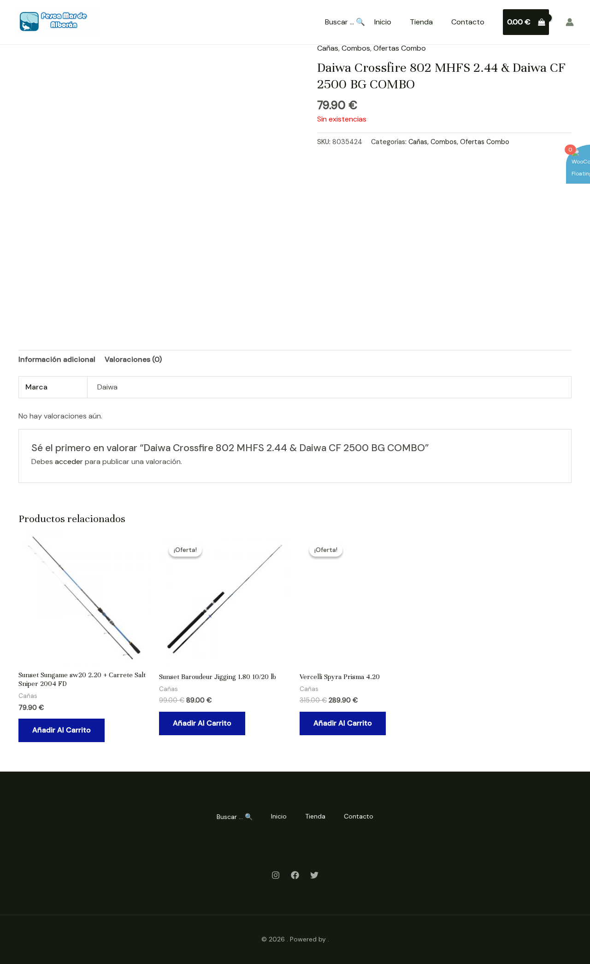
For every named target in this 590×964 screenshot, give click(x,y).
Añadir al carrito (61, 730)
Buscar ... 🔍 (345, 22)
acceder (69, 461)
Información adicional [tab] (56, 359)
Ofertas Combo (399, 48)
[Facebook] (295, 875)
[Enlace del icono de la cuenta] (570, 22)
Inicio (382, 22)
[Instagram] (275, 875)
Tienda (421, 22)
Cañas (327, 48)
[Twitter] (314, 875)
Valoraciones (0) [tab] (133, 359)
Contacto (467, 22)
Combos (356, 48)
